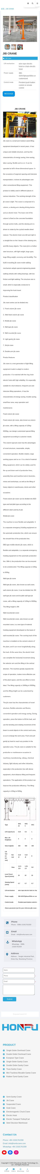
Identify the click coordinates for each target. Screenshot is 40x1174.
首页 (2, 9)
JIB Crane (8, 58)
